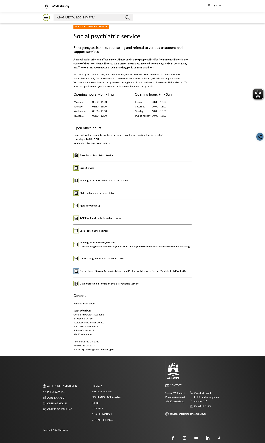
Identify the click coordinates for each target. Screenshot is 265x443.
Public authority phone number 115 (206, 399)
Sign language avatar (106, 397)
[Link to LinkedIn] (207, 438)
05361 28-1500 (202, 406)
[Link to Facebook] (173, 438)
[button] (46, 17)
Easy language (102, 391)
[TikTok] (219, 438)
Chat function (102, 414)
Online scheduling (59, 409)
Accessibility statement (62, 386)
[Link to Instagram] (184, 438)
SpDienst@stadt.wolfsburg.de (98, 349)
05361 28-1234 (202, 393)
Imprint (97, 403)
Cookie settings (102, 420)
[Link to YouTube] (196, 438)
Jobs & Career (56, 398)
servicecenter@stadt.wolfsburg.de (188, 414)
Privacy (97, 386)
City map (97, 408)
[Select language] (209, 5)
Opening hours (57, 403)
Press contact (57, 392)
